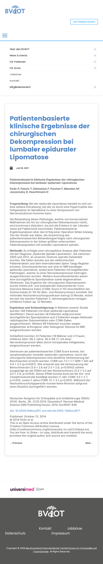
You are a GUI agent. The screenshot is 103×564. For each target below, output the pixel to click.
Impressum (61, 533)
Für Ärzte (15, 68)
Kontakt (14, 80)
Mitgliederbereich (20, 87)
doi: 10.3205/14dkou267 (25, 410)
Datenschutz (15, 533)
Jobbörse (15, 74)
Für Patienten (18, 61)
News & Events (18, 55)
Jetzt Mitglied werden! (84, 21)
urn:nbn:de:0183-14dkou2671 (61, 410)
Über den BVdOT (20, 49)
